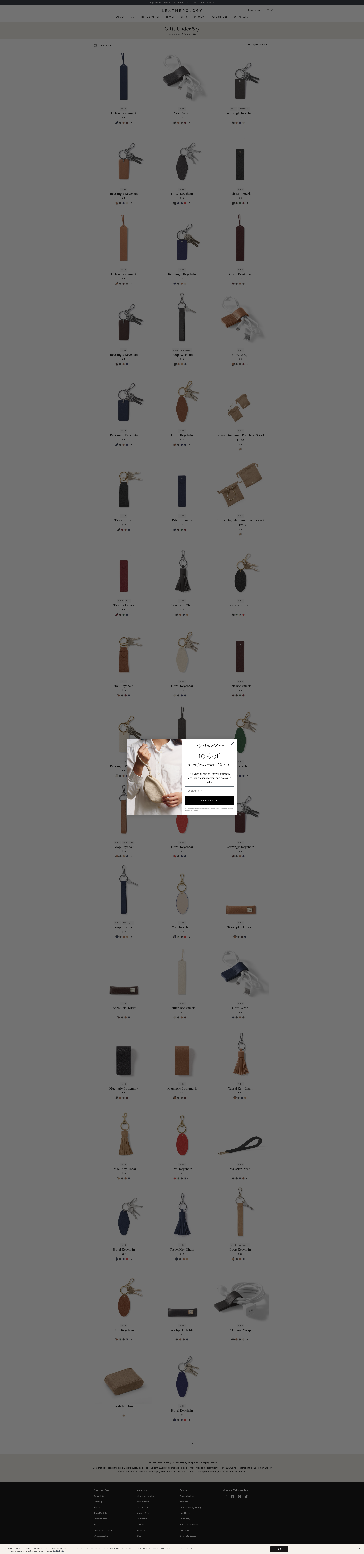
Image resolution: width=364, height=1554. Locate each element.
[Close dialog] (232, 743)
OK (279, 1549)
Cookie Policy (59, 1551)
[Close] (359, 1549)
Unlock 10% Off (209, 800)
